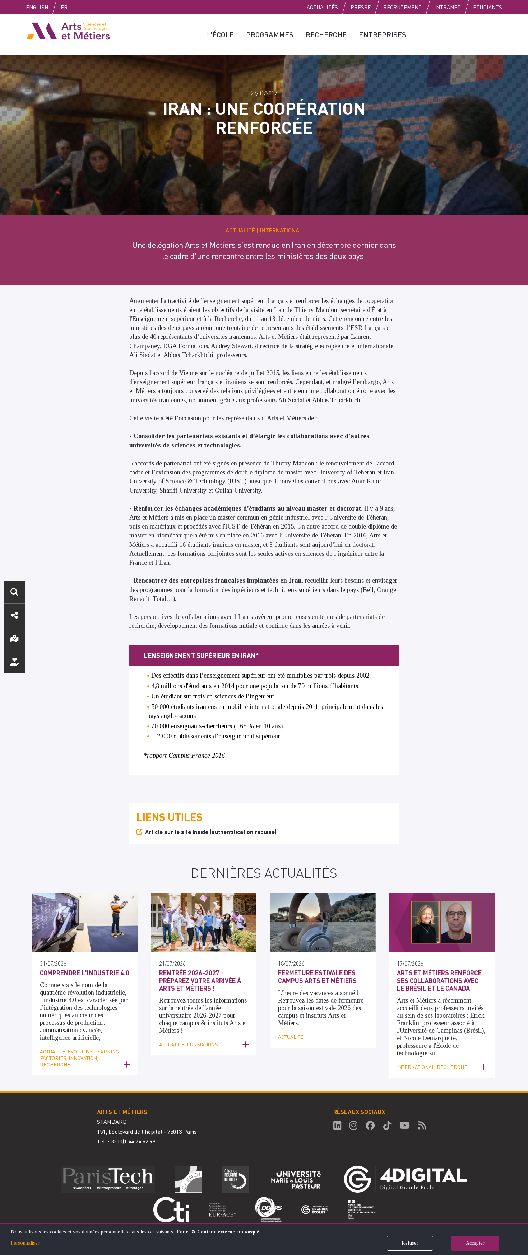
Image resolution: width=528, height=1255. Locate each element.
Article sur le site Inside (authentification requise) (211, 831)
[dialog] (264, 1239)
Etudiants (487, 7)
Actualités (322, 7)
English (37, 7)
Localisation (14, 638)
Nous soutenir (14, 661)
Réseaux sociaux (14, 615)
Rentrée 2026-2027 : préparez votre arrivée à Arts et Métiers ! (200, 980)
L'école (220, 34)
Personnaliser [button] (25, 1243)
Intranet (447, 7)
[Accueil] (68, 30)
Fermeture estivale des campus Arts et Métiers (317, 977)
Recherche (326, 34)
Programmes (269, 34)
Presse (361, 7)
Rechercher (14, 592)
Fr (64, 7)
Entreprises (382, 34)
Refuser (410, 1243)
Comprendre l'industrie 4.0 (84, 973)
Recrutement (402, 7)
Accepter (475, 1243)
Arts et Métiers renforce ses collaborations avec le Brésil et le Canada (439, 980)
